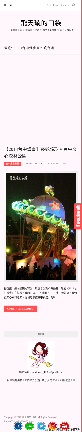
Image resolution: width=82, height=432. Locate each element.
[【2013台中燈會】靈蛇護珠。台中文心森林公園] (41, 226)
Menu (12, 5)
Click (78, 216)
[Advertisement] (41, 105)
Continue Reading (20, 309)
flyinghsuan (34, 163)
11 (67, 163)
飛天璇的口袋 (41, 23)
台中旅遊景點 (12, 163)
